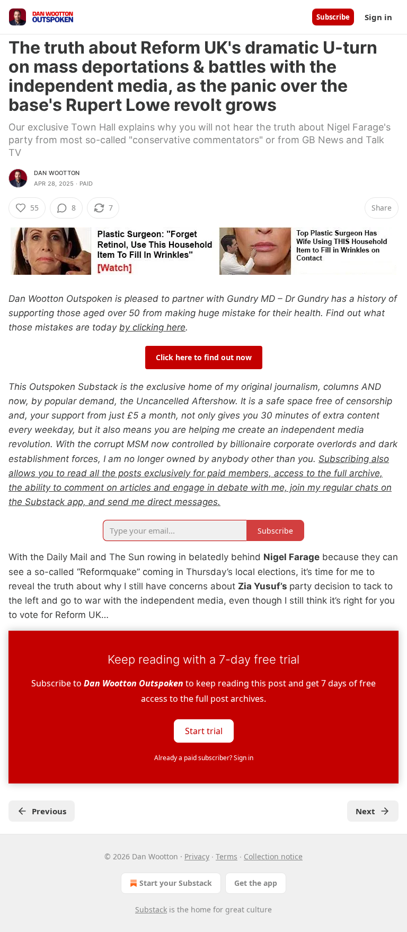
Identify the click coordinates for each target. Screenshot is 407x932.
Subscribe (333, 17)
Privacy (196, 856)
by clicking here (152, 327)
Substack (151, 909)
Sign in (378, 17)
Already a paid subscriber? (203, 757)
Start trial (204, 731)
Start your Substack (175, 883)
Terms (226, 856)
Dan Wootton (56, 173)
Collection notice (273, 856)
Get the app (255, 883)
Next (365, 811)
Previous (49, 811)
